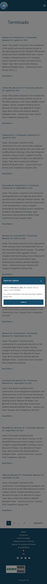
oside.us (23, 302)
